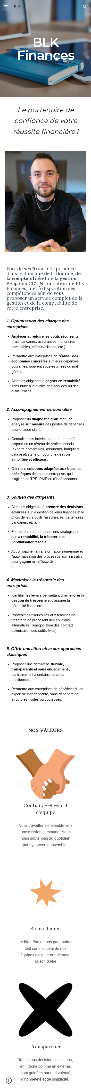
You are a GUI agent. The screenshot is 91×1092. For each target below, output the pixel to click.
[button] (6, 6)
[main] (46, 49)
